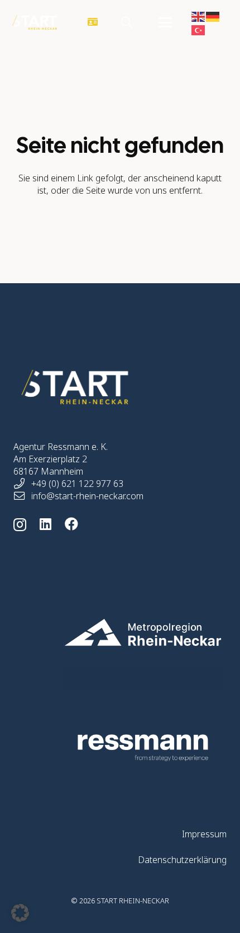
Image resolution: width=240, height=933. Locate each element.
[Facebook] (71, 524)
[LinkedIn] (45, 524)
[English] (198, 16)
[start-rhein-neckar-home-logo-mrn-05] (120, 632)
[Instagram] (19, 524)
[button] (126, 22)
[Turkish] (198, 29)
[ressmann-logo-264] (120, 747)
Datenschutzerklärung (182, 860)
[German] (213, 16)
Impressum (204, 834)
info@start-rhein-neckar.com (87, 496)
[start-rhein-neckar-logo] (34, 22)
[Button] (92, 22)
